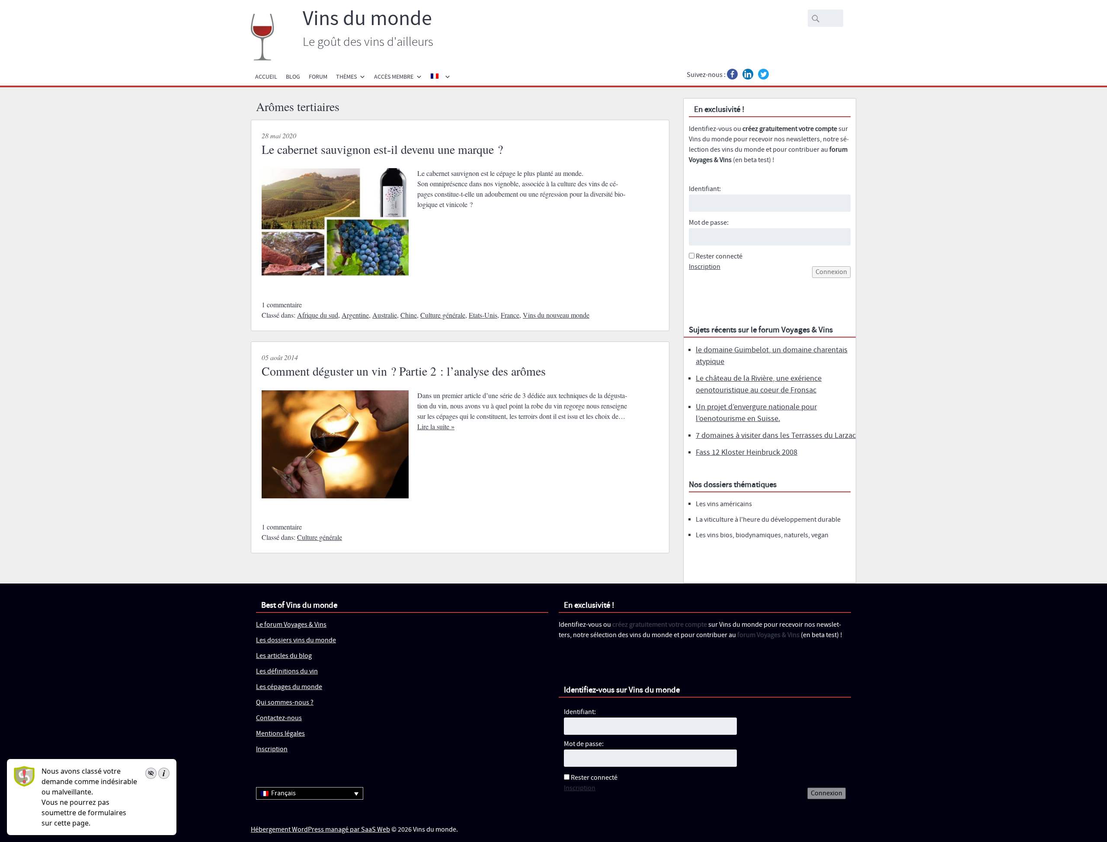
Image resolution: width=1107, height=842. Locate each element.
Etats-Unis (483, 314)
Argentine (355, 314)
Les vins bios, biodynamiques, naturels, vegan (762, 535)
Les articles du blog (284, 655)
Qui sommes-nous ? (285, 702)
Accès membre (393, 77)
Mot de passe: (709, 222)
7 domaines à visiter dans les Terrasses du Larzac (776, 436)
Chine (408, 314)
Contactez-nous (279, 718)
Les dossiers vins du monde (296, 640)
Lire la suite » (435, 426)
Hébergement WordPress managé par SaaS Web (320, 829)
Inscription (704, 266)
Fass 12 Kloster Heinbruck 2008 (746, 452)
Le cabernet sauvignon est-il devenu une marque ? (382, 149)
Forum (318, 77)
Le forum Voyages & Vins (291, 624)
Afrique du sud (317, 314)
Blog (293, 77)
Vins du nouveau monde (556, 314)
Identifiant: (705, 189)
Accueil (266, 77)
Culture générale (442, 314)
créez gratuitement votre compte (789, 129)
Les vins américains (724, 504)
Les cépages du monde (289, 687)
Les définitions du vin (287, 671)
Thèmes (346, 77)
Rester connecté (719, 256)
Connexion (831, 272)
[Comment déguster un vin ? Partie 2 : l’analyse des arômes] (335, 505)
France (510, 314)
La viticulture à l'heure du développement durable (768, 519)
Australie (384, 314)
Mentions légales (280, 733)
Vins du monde (367, 19)
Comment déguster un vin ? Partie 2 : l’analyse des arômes (404, 371)
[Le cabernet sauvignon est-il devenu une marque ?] (335, 283)
